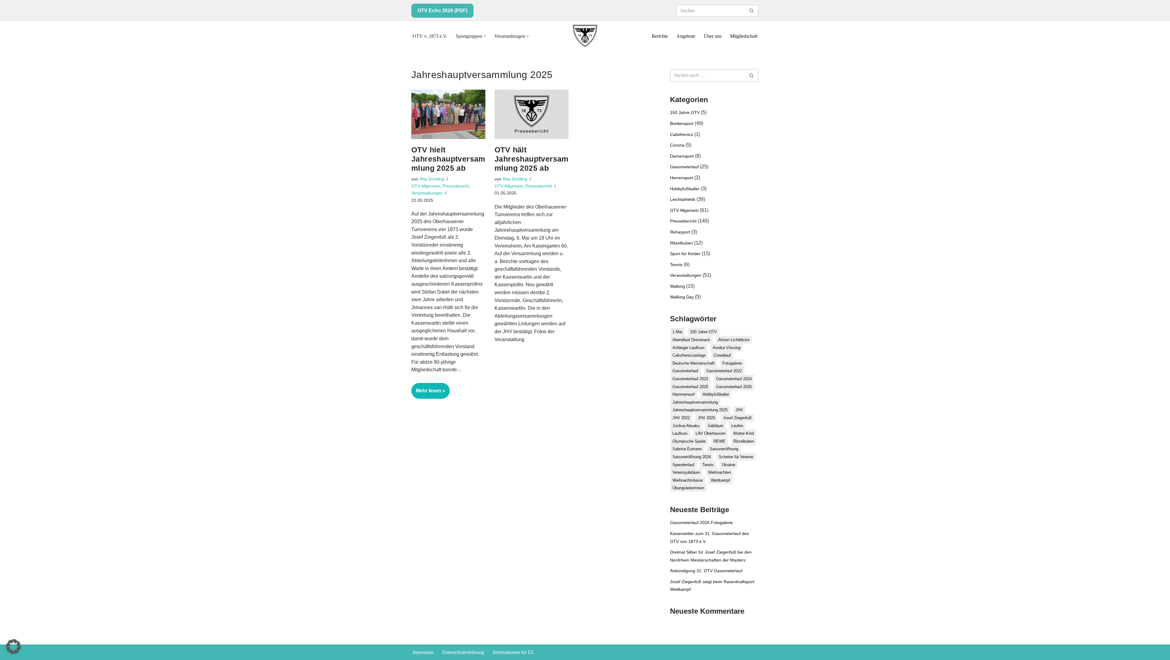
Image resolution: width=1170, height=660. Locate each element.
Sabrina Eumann (687, 449)
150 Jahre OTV (685, 112)
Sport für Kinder (685, 253)
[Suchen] (752, 11)
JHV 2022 (681, 418)
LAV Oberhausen (710, 433)
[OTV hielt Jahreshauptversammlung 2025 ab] (448, 114)
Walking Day (682, 296)
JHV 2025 (706, 418)
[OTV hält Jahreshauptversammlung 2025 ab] (532, 114)
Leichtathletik (682, 199)
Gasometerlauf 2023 (690, 378)
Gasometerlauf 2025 (690, 386)
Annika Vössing (726, 347)
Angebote (685, 36)
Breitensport (681, 123)
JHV (739, 410)
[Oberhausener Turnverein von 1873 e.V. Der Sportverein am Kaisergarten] (585, 36)
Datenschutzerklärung (463, 652)
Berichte (660, 36)
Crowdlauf (722, 355)
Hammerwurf (683, 394)
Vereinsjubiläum (686, 472)
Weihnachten (719, 472)
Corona (677, 145)
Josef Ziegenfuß (737, 418)
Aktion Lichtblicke (734, 339)
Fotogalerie (732, 363)
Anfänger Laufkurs (688, 347)
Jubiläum (715, 425)
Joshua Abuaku (686, 425)
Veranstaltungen (427, 193)
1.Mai (677, 332)
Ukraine (728, 464)
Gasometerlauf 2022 (724, 371)
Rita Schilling (432, 179)
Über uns (713, 36)
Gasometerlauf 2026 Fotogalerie (701, 522)
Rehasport (680, 232)
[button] (485, 36)
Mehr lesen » (428, 393)
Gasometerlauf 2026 (734, 386)
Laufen (737, 425)
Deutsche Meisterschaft (693, 363)
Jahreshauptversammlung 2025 (700, 410)
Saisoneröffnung (724, 449)
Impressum (423, 652)
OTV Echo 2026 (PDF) (442, 10)
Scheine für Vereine (736, 457)
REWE (719, 441)
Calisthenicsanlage (689, 355)
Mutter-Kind (743, 433)
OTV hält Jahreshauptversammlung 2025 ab (532, 158)
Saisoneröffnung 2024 (691, 457)
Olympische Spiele (689, 441)
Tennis (676, 264)
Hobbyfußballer (685, 188)
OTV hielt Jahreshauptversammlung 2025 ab (448, 158)
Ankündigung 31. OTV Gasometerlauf (706, 570)
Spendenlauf (683, 464)
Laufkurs (680, 433)
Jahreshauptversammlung (695, 402)
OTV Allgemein (425, 186)
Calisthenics (681, 134)
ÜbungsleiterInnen (688, 488)
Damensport (682, 156)
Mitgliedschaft (743, 36)
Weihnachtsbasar (687, 480)
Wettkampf (720, 480)
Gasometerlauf (684, 166)
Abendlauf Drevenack (691, 339)
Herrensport (681, 177)
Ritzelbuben (681, 243)
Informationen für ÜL (513, 652)
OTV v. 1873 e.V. (430, 36)
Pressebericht (455, 186)
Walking (677, 286)
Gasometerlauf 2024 (734, 378)
